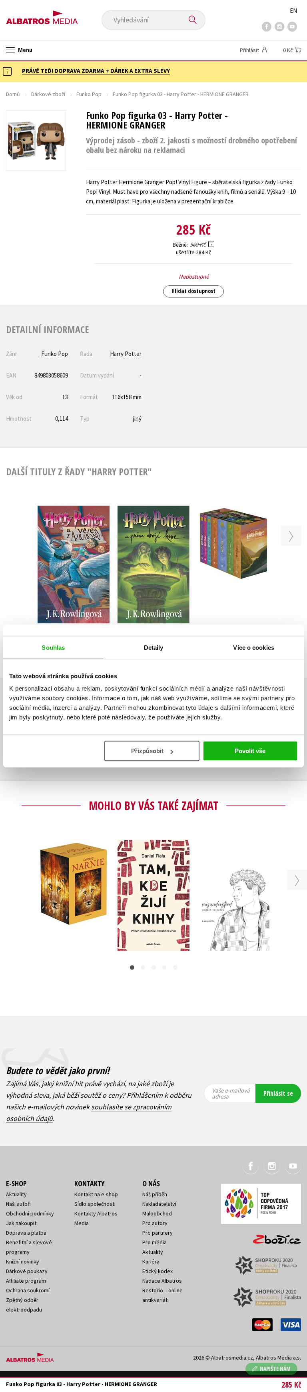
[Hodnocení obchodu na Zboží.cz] (273, 1237)
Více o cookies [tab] (253, 647)
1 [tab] (132, 967)
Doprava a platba (26, 1232)
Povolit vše (250, 750)
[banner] (42, 14)
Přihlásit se (278, 1093)
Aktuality (16, 1194)
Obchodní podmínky (30, 1213)
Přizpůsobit (147, 750)
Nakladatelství (159, 1203)
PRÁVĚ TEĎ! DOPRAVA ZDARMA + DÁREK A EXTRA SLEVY (96, 70)
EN (293, 10)
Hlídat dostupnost (193, 291)
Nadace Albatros (162, 1280)
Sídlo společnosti (95, 1203)
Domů (13, 94)
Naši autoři (18, 1203)
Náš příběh (154, 1194)
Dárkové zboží (48, 94)
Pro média (154, 1242)
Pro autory (154, 1223)
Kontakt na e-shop (96, 1194)
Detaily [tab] (153, 647)
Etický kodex (157, 1271)
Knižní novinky (22, 1261)
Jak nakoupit (21, 1223)
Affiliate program (26, 1280)
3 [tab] (154, 967)
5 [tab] (175, 967)
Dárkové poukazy (27, 1271)
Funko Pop (89, 94)
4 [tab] (164, 967)
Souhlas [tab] (53, 647)
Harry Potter (126, 354)
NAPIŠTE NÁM (275, 1368)
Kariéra (150, 1261)
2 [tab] (143, 967)
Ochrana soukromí (28, 1290)
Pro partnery (157, 1232)
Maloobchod (157, 1213)
